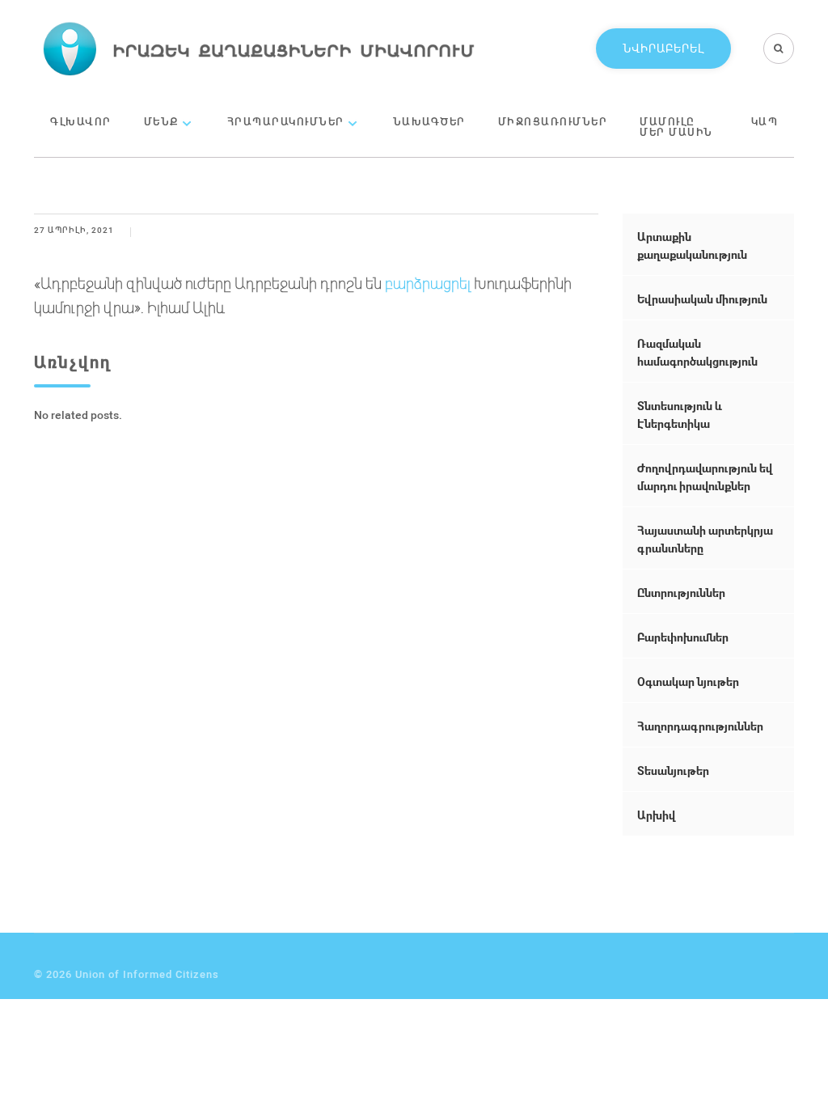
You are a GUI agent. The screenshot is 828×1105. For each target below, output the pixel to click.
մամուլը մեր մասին (676, 126)
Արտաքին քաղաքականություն (692, 245)
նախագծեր (429, 121)
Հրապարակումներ (285, 121)
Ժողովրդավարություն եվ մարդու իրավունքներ (704, 476)
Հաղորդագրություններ (700, 726)
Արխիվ (656, 815)
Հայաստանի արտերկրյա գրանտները (705, 539)
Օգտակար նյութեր (688, 681)
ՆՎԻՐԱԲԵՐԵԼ (663, 48)
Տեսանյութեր (673, 770)
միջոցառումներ (553, 121)
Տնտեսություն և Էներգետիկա (679, 414)
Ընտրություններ (681, 592)
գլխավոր (81, 121)
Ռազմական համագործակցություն (697, 352)
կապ (765, 121)
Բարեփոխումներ (683, 637)
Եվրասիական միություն (702, 299)
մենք (161, 121)
